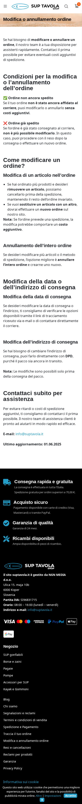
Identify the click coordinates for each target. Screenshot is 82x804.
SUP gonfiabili (13, 655)
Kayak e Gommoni (16, 689)
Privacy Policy (12, 768)
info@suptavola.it (29, 434)
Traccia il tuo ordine (17, 734)
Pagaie (8, 668)
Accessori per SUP (16, 682)
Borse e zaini (12, 662)
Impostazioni (53, 796)
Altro (39, 796)
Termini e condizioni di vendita (25, 720)
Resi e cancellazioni (17, 748)
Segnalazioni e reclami (19, 713)
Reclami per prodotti (17, 754)
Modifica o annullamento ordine (26, 741)
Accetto (70, 796)
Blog (6, 699)
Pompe (8, 675)
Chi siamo (10, 706)
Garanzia (9, 761)
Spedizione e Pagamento (20, 727)
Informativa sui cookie (21, 782)
